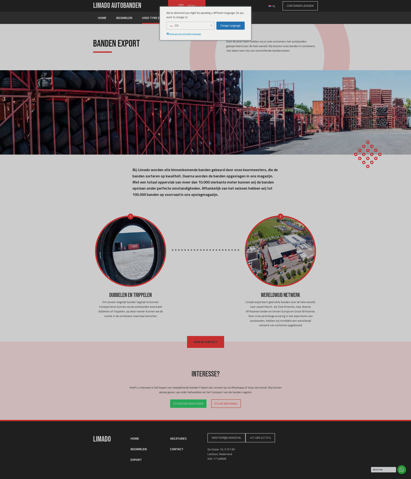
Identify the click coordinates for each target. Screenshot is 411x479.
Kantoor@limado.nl (226, 437)
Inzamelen (124, 17)
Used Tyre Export (155, 17)
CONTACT (176, 449)
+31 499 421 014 (260, 437)
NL (273, 6)
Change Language (230, 25)
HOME (135, 438)
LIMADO (117, 5)
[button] (187, 6)
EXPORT (136, 459)
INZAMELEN (139, 449)
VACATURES (178, 438)
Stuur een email (226, 403)
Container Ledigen (300, 6)
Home (102, 17)
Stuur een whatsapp (188, 403)
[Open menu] (181, 6)
